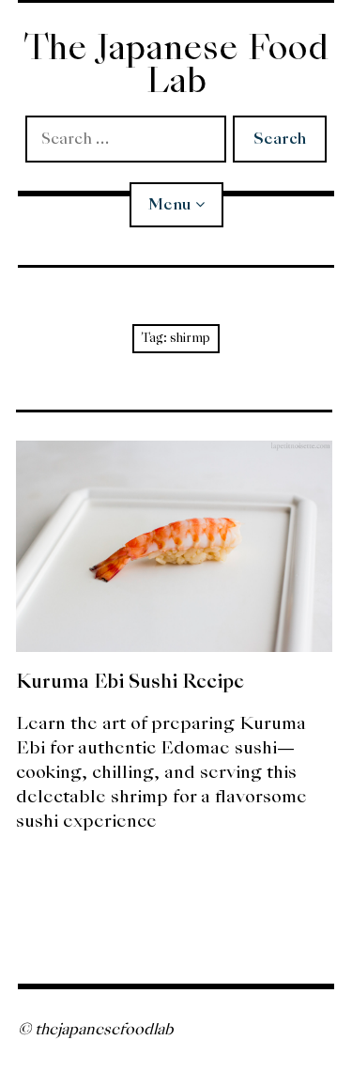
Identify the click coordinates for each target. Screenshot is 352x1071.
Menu (169, 204)
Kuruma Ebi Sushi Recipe (130, 681)
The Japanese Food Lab (176, 63)
